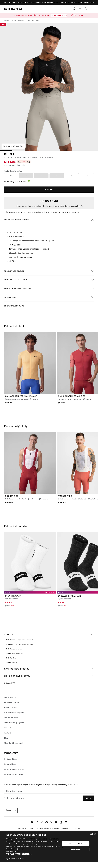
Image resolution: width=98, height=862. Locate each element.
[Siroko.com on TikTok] (37, 822)
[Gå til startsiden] (13, 9)
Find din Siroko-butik (13, 743)
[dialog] (49, 846)
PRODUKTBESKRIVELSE (14, 271)
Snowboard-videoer (15, 769)
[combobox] (91, 834)
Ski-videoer (12, 764)
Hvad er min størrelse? (14, 146)
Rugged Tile (65, 496)
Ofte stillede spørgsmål (14, 723)
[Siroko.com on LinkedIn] (61, 822)
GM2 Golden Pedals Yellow (21, 396)
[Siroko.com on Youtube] (56, 822)
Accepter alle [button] (75, 843)
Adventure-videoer (15, 774)
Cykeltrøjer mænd (14, 649)
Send (88, 798)
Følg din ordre (10, 707)
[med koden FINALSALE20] (65, 15)
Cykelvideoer (12, 759)
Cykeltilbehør (12, 662)
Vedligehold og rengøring (17, 288)
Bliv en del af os (11, 718)
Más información (12, 851)
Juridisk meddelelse (26, 828)
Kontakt (7, 733)
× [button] (95, 834)
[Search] (74, 8)
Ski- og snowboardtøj (17, 676)
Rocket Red (11, 496)
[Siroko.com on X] (51, 822)
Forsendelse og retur (15, 280)
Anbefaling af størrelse (14, 181)
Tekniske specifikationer (16, 220)
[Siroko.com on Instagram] (42, 822)
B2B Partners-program (14, 712)
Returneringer (10, 697)
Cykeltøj (9, 634)
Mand (21, 798)
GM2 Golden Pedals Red (71, 396)
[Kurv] (80, 8)
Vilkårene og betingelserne (52, 828)
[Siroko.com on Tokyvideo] (66, 822)
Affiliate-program (11, 702)
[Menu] (91, 8)
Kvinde (10, 798)
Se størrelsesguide (14, 306)
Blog (6, 738)
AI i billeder (67, 828)
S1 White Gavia (13, 596)
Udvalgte (9, 683)
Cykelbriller (11, 658)
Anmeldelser (10, 297)
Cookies (38, 828)
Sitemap (77, 828)
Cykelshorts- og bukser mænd (19, 640)
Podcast (7, 728)
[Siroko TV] (32, 822)
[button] (33, 854)
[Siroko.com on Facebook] (47, 822)
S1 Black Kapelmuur (69, 596)
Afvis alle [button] (75, 849)
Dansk (11, 810)
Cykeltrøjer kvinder (14, 653)
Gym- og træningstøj (16, 669)
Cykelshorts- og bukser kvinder (20, 644)
